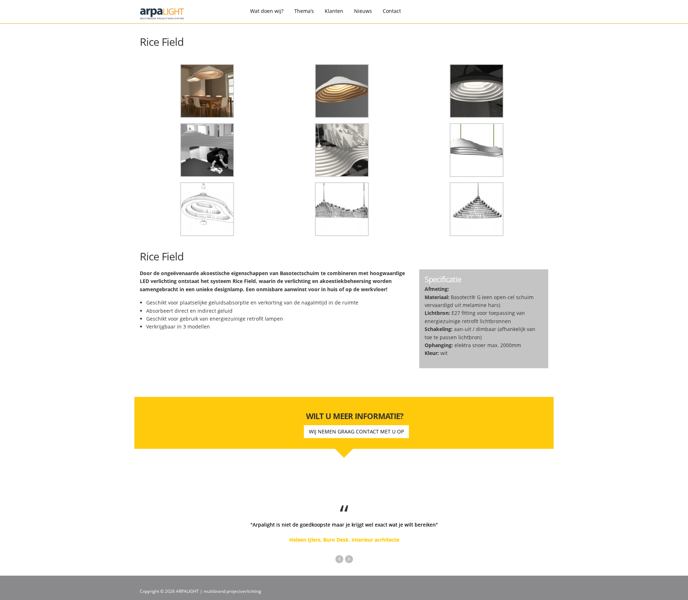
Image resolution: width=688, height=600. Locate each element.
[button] (340, 557)
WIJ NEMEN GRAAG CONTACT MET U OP (356, 431)
